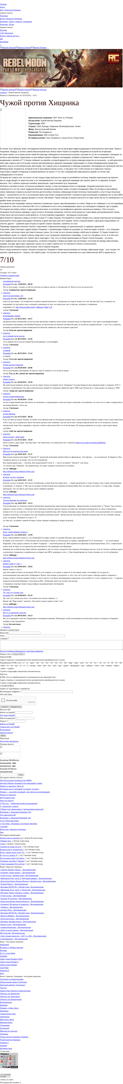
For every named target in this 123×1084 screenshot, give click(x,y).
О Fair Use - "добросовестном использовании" (19, 803)
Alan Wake (4, 968)
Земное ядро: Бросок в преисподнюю (15, 991)
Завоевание (4, 1017)
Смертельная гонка (8, 1014)
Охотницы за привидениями (11, 979)
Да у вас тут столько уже (13, 592)
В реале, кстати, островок (13, 477)
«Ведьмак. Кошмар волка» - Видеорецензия (18, 922)
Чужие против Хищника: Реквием (14, 1037)
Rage (2, 973)
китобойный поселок (11, 281)
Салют (2, 844)
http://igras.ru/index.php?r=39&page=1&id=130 (34, 307)
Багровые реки (6, 1048)
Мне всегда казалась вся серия (15, 451)
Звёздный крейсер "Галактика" (12, 985)
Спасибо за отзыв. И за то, (11, 847)
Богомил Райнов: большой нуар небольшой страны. (21, 783)
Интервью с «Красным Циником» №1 (15, 818)
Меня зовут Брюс (7, 1020)
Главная (3, 4)
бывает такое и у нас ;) (12, 564)
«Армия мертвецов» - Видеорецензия (15, 927)
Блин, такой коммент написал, (15, 532)
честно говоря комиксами (13, 397)
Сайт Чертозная (6, 33)
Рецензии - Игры (7, 24)
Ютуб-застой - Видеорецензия (12, 933)
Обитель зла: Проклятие (10, 997)
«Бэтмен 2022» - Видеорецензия (13, 910)
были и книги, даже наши (13, 437)
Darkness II (4, 971)
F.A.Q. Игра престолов (9, 821)
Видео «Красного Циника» (11, 19)
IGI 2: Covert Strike (7, 953)
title (1, 39)
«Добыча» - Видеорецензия (11, 907)
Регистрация (5, 730)
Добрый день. (6, 841)
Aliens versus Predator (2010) (11, 959)
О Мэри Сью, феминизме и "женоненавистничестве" (22, 809)
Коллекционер (6, 1002)
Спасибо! (4, 826)
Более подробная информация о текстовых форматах (21, 651)
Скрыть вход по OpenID (10, 727)
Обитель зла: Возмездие (10, 994)
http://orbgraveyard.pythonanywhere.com (18, 471)
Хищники (4, 1034)
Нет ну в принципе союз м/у (14, 613)
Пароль (3, 721)
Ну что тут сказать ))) (9, 855)
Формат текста (6, 654)
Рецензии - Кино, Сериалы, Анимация (16, 22)
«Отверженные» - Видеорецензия (14, 939)
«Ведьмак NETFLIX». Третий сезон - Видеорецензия (21, 887)
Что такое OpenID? (7, 715)
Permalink (7, 284)
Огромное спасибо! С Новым (12, 861)
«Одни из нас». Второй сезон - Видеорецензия (19, 875)
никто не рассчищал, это (13, 296)
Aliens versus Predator (8, 965)
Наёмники (4, 1011)
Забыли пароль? (6, 733)
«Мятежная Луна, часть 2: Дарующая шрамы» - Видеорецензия (26, 878)
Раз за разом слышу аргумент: (12, 858)
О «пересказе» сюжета (9, 806)
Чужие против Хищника (13, 365)
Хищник (3, 1045)
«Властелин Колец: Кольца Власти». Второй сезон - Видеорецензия (28, 881)
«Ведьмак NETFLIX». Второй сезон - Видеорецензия (22, 913)
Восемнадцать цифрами (10, 692)
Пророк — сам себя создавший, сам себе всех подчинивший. (25, 792)
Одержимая (4, 1025)
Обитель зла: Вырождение (11, 999)
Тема (2, 636)
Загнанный (4, 1028)
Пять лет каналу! (7, 801)
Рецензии (4, 16)
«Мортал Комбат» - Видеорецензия (14, 916)
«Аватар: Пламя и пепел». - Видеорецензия (18, 870)
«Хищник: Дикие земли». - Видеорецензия (17, 873)
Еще (1, 832)
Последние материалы (9, 741)
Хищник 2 (4, 1043)
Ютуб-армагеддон (7, 798)
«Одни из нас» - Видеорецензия (13, 896)
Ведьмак (3, 950)
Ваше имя (4, 633)
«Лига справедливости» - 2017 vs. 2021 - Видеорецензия (23, 936)
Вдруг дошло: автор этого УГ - (12, 852)
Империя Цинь (6, 1022)
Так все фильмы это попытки (15, 500)
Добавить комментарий (9, 275)
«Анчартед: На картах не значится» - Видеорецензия (21, 904)
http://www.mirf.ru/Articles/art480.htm (91, 443)
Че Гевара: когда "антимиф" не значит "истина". (19, 789)
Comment (4, 639)
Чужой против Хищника (10, 1040)
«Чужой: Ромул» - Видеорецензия (14, 884)
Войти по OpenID (7, 712)
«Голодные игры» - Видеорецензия (14, 919)
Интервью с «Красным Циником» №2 (15, 812)
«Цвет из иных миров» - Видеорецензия (16, 930)
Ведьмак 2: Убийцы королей (11, 948)
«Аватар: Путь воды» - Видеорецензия (16, 899)
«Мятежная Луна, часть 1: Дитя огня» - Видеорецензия (22, 890)
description (4, 42)
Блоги (2, 7)
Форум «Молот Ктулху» (10, 36)
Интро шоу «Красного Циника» (13, 829)
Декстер (3, 988)
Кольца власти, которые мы (11, 850)
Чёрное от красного (8, 795)
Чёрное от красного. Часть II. (12, 786)
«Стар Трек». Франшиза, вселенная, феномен (18, 824)
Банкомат (4, 1005)
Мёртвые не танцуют (8, 1031)
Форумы (3, 30)
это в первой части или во (14, 336)
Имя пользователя (8, 718)
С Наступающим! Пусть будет (12, 864)
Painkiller (3, 956)
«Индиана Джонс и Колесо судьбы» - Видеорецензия (21, 893)
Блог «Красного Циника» (10, 10)
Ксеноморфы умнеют (12, 316)
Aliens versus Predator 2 (9, 962)
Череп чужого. (9, 379)
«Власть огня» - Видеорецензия (13, 924)
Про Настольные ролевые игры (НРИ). (16, 780)
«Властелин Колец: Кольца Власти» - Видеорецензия (22, 901)
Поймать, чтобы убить (9, 1008)
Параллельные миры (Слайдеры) (13, 982)
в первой (6, 350)
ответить (6, 293)
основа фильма (9, 414)
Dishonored (4, 945)
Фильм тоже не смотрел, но (11, 838)
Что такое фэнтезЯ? (8, 815)
